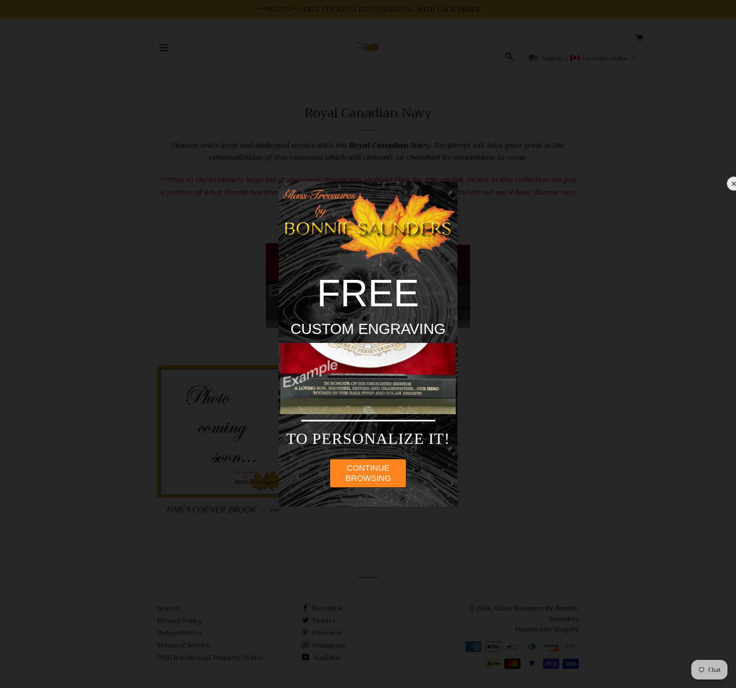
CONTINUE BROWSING (368, 473)
